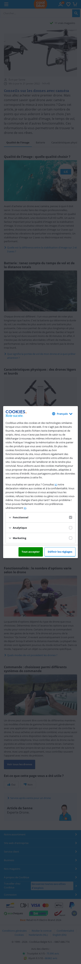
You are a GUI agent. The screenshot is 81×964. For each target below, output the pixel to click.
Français (62, 413)
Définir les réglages (60, 551)
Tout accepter (31, 551)
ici (56, 484)
